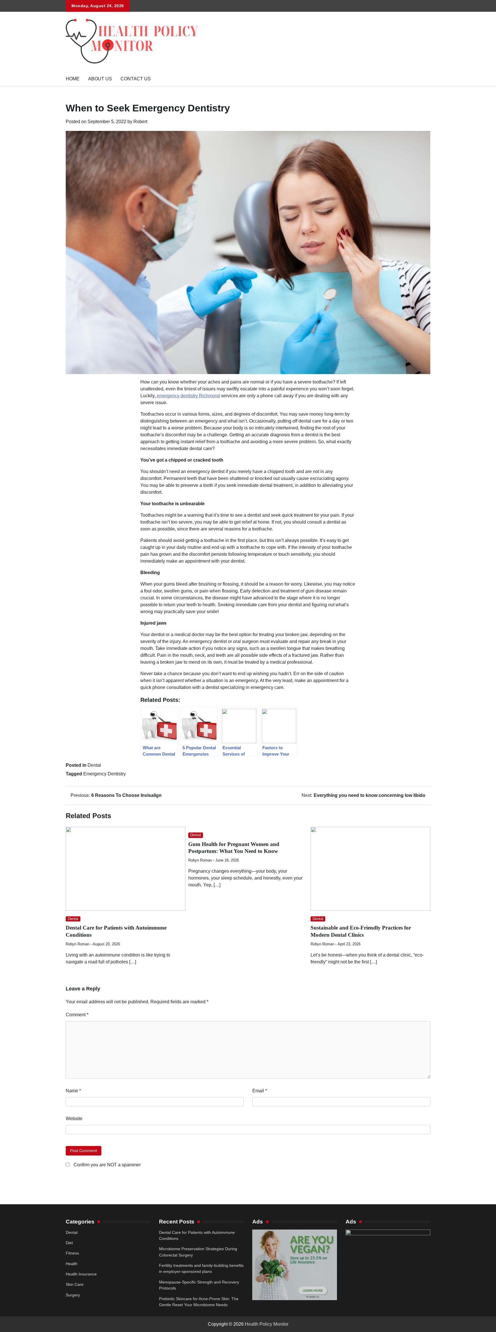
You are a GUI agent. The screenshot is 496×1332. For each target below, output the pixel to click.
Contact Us (136, 78)
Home (73, 78)
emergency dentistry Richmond (188, 395)
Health (72, 1263)
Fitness (72, 1253)
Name (73, 1090)
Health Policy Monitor (266, 1324)
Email (259, 1090)
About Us (100, 78)
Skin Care (75, 1284)
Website (74, 1118)
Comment (77, 1014)
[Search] (426, 79)
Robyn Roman (77, 944)
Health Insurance (81, 1274)
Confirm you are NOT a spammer (106, 1164)
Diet (69, 1242)
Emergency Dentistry (104, 773)
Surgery (73, 1295)
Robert (140, 121)
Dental (94, 765)
